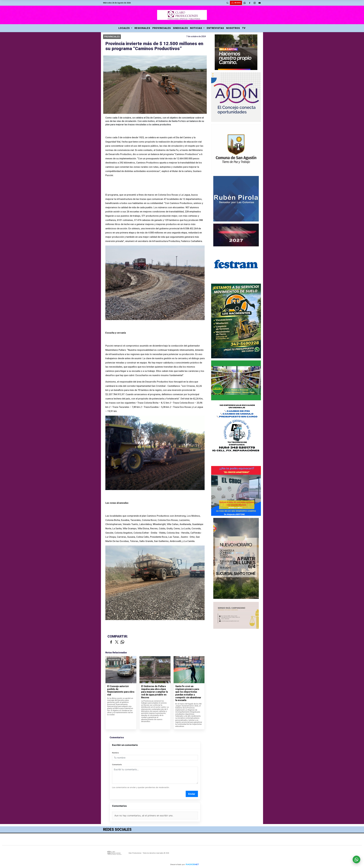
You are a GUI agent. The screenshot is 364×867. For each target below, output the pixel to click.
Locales (124, 28)
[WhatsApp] (244, 2)
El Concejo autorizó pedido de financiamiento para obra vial (120, 690)
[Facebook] (249, 2)
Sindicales (180, 28)
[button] (227, 2)
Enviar (191, 793)
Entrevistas (215, 28)
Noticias (196, 28)
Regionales (142, 28)
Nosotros (233, 28)
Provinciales (161, 28)
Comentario (117, 764)
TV (244, 28)
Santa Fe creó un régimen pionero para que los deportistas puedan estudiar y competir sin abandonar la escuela (188, 693)
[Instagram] (254, 2)
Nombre (115, 753)
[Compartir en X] (117, 642)
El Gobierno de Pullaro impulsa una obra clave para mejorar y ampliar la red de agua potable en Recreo (154, 692)
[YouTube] (259, 2)
